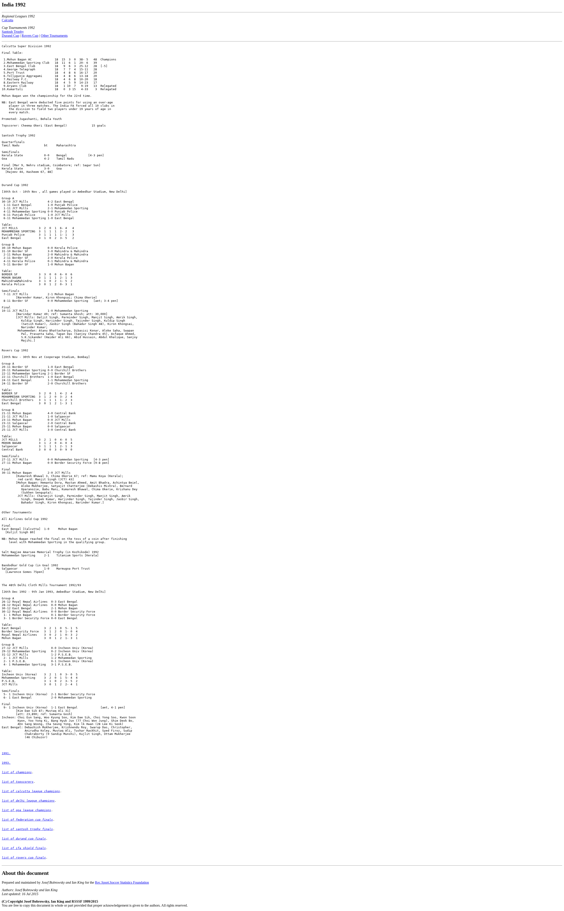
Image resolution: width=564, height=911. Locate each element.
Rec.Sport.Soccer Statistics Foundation (122, 882)
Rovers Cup (30, 35)
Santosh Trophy (13, 32)
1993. (6, 762)
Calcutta (7, 20)
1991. (6, 753)
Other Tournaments (54, 35)
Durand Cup (10, 35)
